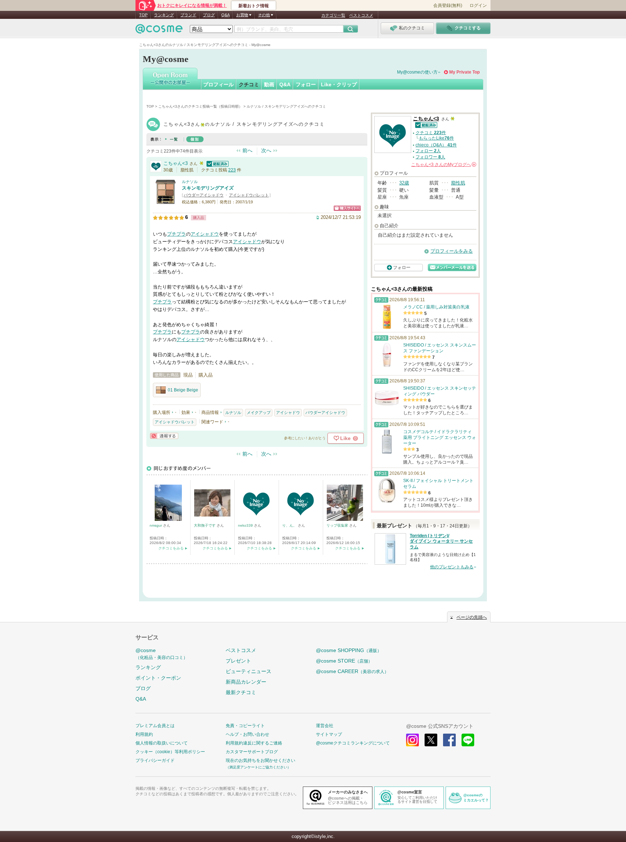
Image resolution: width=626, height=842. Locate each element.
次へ (266, 150)
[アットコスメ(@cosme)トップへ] (159, 30)
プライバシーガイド (155, 760)
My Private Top (464, 72)
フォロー (306, 84)
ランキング (164, 15)
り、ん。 (290, 525)
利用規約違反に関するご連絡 (254, 743)
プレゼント (238, 661)
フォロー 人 (428, 150)
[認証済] (217, 163)
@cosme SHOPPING (348, 650)
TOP (143, 15)
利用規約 (144, 734)
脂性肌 (458, 183)
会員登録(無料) (447, 5)
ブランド (188, 15)
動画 (269, 84)
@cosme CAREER (352, 671)
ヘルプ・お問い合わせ (247, 734)
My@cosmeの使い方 (417, 72)
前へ (247, 150)
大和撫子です (205, 525)
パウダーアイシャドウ (204, 195)
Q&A (225, 15)
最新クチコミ (241, 692)
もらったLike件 (436, 138)
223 (232, 170)
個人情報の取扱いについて (161, 743)
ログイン (478, 5)
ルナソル (190, 181)
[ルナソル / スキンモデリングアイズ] (165, 201)
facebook (449, 740)
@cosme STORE (344, 661)
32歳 (404, 183)
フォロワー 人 (430, 156)
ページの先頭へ (471, 617)
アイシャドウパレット (249, 195)
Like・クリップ (339, 84)
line (468, 740)
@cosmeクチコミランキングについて (353, 743)
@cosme (161, 653)
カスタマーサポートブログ (252, 751)
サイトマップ (329, 734)
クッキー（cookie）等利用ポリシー (170, 751)
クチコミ (249, 84)
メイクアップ (259, 412)
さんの (443, 164)
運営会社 (324, 725)
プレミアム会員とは (155, 725)
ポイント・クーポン (158, 678)
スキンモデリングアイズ (208, 188)
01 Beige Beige (183, 390)
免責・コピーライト (245, 725)
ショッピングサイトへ (347, 208)
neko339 (246, 525)
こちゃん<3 (175, 163)
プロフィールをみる (451, 251)
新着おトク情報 (253, 5)
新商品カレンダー (246, 682)
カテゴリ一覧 (333, 15)
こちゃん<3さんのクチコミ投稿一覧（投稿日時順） (200, 106)
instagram (412, 740)
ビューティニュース (248, 671)
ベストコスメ (361, 15)
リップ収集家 (337, 525)
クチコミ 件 (431, 132)
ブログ (209, 15)
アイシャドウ (205, 234)
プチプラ (176, 234)
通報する (164, 436)
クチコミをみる (171, 548)
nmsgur (156, 525)
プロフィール (218, 84)
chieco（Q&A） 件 (436, 145)
